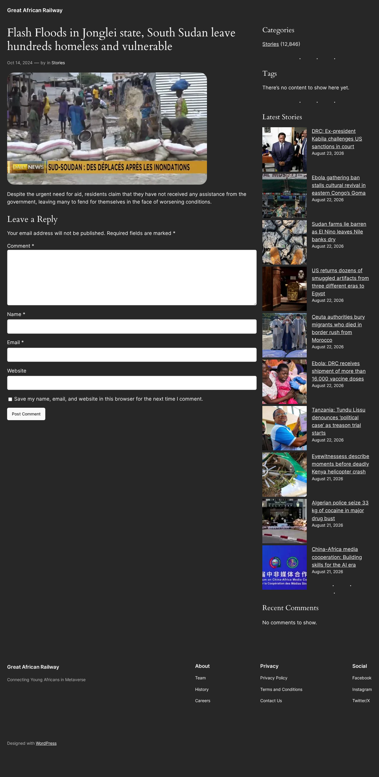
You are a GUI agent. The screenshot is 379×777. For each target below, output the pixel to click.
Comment (20, 246)
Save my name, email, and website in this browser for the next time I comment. (108, 399)
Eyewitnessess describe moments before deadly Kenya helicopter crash (340, 464)
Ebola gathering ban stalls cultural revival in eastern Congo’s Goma (339, 185)
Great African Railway (34, 10)
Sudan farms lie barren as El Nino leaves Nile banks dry (339, 231)
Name (16, 314)
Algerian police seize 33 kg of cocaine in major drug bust (340, 510)
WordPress (46, 743)
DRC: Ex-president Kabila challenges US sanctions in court (337, 138)
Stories (58, 62)
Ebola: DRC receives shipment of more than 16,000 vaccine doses (339, 371)
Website (16, 371)
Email (15, 342)
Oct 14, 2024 (20, 62)
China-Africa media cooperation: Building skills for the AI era (337, 557)
